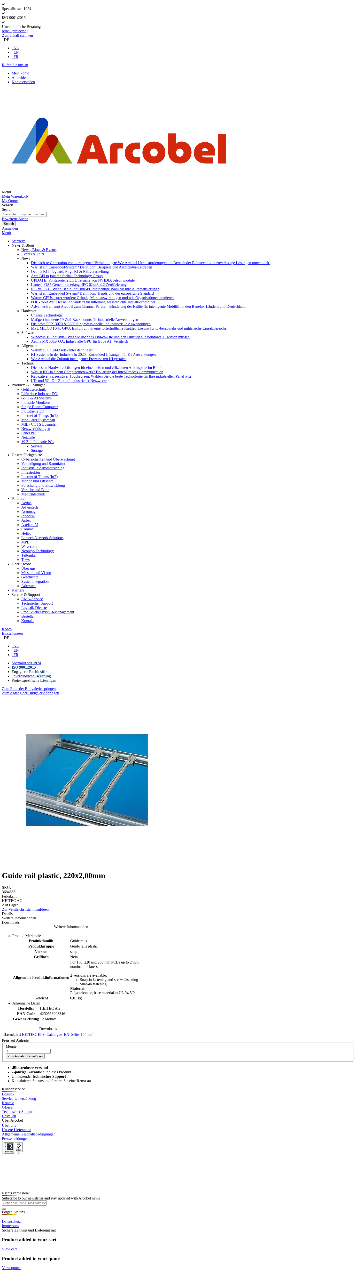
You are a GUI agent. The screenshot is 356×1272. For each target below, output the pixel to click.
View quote (11, 1268)
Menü (6, 233)
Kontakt (8, 1103)
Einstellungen (12, 633)
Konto (7, 629)
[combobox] (24, 214)
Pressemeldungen (15, 1138)
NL (16, 48)
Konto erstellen (23, 82)
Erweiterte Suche (15, 219)
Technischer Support (17, 1112)
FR (16, 57)
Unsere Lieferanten (16, 1130)
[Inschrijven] (4, 1209)
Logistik (8, 1094)
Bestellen (9, 1116)
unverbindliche (31, 676)
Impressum (10, 1226)
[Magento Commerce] (119, 192)
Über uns (9, 1125)
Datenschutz (11, 1221)
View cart (10, 1249)
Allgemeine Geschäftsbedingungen (28, 1134)
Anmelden (20, 77)
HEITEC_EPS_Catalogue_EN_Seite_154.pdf (57, 1034)
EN (16, 52)
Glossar (8, 1107)
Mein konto (20, 73)
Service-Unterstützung (19, 1098)
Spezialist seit (26, 663)
